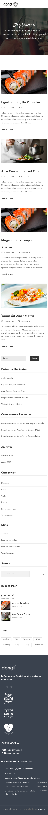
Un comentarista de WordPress (15, 424)
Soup (27, 644)
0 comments (25, 108)
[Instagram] (7, 687)
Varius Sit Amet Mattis (17, 316)
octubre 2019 (7, 456)
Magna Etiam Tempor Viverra (17, 244)
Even (3, 490)
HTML (37, 639)
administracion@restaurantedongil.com (22, 778)
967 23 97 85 (10, 774)
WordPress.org (7, 553)
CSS (16, 639)
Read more (7, 130)
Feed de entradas (9, 540)
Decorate (5, 483)
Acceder (4, 534)
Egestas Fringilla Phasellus (20, 102)
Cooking (6, 639)
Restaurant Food (8, 509)
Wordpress (39, 644)
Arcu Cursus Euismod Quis (20, 171)
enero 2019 (6, 462)
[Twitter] (11, 687)
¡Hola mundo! (7, 378)
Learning (6, 644)
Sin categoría (7, 515)
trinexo (41, 809)
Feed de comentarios (10, 547)
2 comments (25, 177)
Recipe (4, 502)
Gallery (4, 496)
